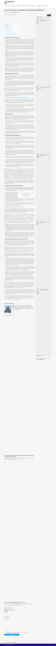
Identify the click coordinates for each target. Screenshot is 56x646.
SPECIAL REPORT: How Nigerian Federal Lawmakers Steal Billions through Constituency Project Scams (19, 456)
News (8, 5)
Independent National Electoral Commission (19, 75)
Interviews (24, 5)
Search (49, 15)
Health (46, 5)
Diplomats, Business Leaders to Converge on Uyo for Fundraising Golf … (43, 359)
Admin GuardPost (7, 12)
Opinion (43, 5)
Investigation (19, 5)
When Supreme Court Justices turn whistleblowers (22, 306)
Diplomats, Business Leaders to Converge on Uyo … (44, 20)
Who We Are (9, 642)
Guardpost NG (6, 644)
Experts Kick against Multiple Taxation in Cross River (14, 602)
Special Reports (13, 5)
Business (28, 5)
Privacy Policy (14, 642)
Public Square (38, 5)
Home (6, 5)
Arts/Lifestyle (32, 5)
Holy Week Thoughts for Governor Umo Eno (45, 222)
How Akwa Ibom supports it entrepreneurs (17, 206)
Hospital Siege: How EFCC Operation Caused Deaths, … (45, 155)
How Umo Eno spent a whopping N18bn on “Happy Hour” (19, 97)
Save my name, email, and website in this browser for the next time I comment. (17, 632)
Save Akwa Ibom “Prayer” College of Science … (45, 88)
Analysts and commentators (23, 47)
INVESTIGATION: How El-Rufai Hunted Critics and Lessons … (44, 290)
